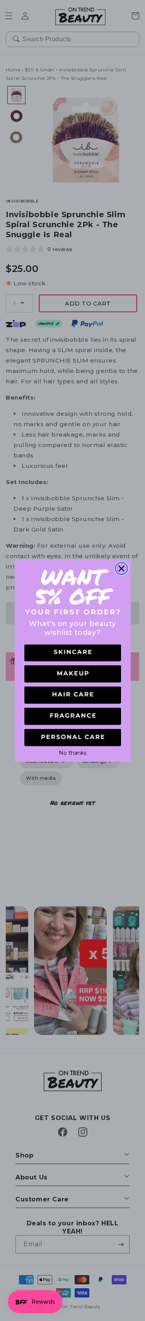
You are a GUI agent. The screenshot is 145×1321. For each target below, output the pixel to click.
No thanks (73, 752)
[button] (72, 653)
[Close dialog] (121, 568)
